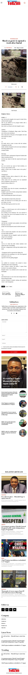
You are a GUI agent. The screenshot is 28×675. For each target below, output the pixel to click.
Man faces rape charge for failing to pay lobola (20, 294)
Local (7, 286)
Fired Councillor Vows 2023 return (6, 293)
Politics (3, 494)
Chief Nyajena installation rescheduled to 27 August (8, 404)
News (10, 286)
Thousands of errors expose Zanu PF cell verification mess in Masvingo (9, 413)
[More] (22, 87)
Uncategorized (14, 38)
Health (3, 524)
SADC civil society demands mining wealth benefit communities (8, 423)
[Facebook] (11, 313)
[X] (14, 313)
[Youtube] (16, 313)
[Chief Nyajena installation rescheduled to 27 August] (23, 404)
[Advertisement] (14, 20)
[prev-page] (21, 359)
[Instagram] (6, 609)
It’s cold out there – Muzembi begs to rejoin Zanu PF (12, 381)
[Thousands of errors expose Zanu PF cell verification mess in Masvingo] (23, 413)
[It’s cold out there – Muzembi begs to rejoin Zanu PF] (14, 372)
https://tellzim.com (14, 304)
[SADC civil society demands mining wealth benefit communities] (23, 423)
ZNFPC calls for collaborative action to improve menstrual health (9, 433)
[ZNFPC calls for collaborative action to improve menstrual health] (23, 433)
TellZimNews (9, 47)
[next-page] (24, 359)
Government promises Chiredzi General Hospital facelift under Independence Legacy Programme (9, 394)
